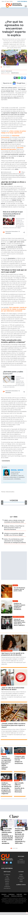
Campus (21, 859)
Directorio (4, 894)
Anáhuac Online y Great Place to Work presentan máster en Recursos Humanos (14, 527)
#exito (10, 177)
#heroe (14, 177)
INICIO (3, 71)
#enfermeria (4, 177)
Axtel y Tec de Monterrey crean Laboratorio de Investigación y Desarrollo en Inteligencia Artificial (15, 540)
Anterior (2, 828)
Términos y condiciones (16, 896)
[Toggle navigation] (26, 6)
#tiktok (15, 173)
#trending (16, 175)
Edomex (7, 884)
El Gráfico (7, 878)
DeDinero (7, 881)
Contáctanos (11, 894)
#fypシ (23, 172)
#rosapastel (20, 173)
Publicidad (19, 894)
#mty (18, 177)
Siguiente (26, 828)
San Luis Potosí (21, 878)
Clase (7, 876)
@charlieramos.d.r (6, 172)
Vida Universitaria (21, 862)
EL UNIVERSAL (7, 874)
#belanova (22, 175)
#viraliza (22, 177)
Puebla (21, 874)
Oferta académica (21, 861)
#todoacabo (4, 175)
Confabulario (7, 886)
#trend (10, 175)
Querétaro (21, 876)
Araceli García (15, 73)
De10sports (7, 879)
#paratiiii (3, 173)
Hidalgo (21, 881)
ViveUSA (7, 883)
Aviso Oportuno (7, 888)
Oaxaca (21, 879)
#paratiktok (9, 173)
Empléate (9, 71)
